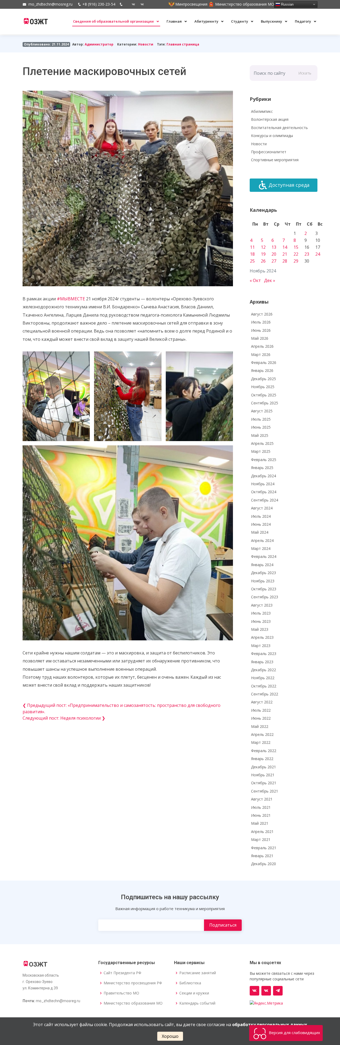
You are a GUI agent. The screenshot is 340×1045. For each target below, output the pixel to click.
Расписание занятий (197, 973)
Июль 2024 (261, 516)
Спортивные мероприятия (275, 159)
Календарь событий (197, 1003)
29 (296, 261)
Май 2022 (259, 726)
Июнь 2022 (261, 718)
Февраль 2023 (263, 653)
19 (263, 254)
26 (263, 261)
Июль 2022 (261, 710)
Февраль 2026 (263, 362)
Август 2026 (262, 314)
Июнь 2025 (261, 427)
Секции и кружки (194, 993)
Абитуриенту (206, 21)
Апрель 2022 (262, 734)
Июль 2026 (261, 322)
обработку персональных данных (269, 1024)
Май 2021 (259, 823)
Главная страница (183, 44)
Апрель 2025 (262, 443)
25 (252, 261)
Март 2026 (260, 354)
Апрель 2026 (262, 346)
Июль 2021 (261, 807)
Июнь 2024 (261, 524)
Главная (174, 21)
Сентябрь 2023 (264, 596)
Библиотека (190, 983)
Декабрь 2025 (263, 378)
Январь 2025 (262, 467)
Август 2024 (262, 508)
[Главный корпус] (131, 4)
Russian (287, 4)
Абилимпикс (262, 111)
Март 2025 (260, 451)
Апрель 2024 (262, 540)
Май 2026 (259, 338)
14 (284, 247)
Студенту (240, 21)
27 (273, 261)
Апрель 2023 (262, 637)
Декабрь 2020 (263, 863)
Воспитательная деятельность (279, 127)
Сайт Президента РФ (122, 973)
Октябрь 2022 (263, 686)
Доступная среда (289, 185)
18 (252, 254)
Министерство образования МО (133, 1003)
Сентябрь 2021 (264, 791)
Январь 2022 (262, 758)
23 (306, 254)
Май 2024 (259, 532)
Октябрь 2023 (263, 588)
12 (263, 247)
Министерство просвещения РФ (133, 983)
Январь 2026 (262, 370)
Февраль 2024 (263, 556)
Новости (145, 44)
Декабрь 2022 (263, 669)
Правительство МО (121, 993)
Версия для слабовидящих (294, 1032)
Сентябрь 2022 (264, 693)
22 (296, 254)
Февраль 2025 (263, 459)
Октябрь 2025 (263, 394)
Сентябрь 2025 (264, 402)
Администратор (99, 44)
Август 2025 (262, 410)
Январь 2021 (262, 855)
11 (252, 247)
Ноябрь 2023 (262, 580)
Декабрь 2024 (263, 475)
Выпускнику (272, 21)
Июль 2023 (261, 613)
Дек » (269, 280)
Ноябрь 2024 (262, 483)
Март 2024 (260, 548)
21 (284, 254)
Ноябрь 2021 (262, 774)
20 (273, 254)
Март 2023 (260, 645)
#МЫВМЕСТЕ (71, 299)
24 (317, 254)
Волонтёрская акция (269, 119)
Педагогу (303, 21)
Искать (304, 73)
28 (284, 261)
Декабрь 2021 (263, 766)
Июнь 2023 (261, 621)
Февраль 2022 (263, 750)
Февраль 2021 (263, 847)
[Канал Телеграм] (278, 991)
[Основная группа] (254, 991)
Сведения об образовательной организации (114, 21)
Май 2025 (259, 435)
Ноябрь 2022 (262, 677)
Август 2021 (262, 799)
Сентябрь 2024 (264, 500)
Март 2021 (260, 839)
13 (273, 247)
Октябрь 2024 (263, 491)
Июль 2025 (261, 419)
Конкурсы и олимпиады (272, 135)
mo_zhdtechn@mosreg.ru (50, 4)
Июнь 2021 (261, 815)
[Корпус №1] (266, 991)
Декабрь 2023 (263, 572)
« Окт (255, 280)
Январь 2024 (262, 564)
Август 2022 (262, 701)
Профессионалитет (268, 151)
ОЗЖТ (39, 22)
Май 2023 (259, 629)
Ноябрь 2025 (262, 386)
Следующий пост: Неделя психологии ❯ (64, 718)
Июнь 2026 (261, 330)
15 (296, 247)
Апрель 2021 (262, 831)
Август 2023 (262, 605)
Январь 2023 (262, 661)
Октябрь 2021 (263, 782)
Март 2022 (260, 742)
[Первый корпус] (140, 4)
